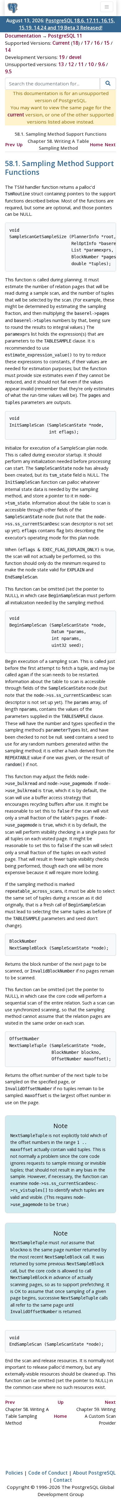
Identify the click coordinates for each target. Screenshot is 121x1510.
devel (75, 57)
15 (107, 43)
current (15, 114)
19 (62, 57)
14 (8, 50)
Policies (14, 1473)
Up (20, 144)
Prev (10, 144)
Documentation (23, 36)
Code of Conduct (48, 1473)
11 (81, 64)
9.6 (101, 64)
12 (71, 64)
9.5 (8, 71)
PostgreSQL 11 (65, 36)
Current (61, 43)
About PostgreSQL (94, 1473)
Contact (62, 1480)
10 (91, 64)
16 (97, 43)
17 (87, 43)
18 (75, 43)
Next (110, 144)
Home (96, 144)
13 (61, 64)
